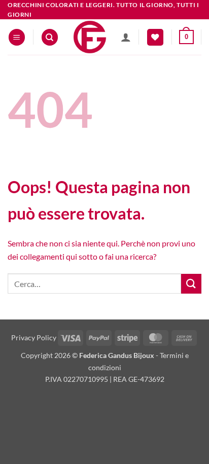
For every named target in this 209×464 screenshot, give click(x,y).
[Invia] (191, 284)
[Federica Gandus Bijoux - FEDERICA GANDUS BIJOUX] (89, 37)
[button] (17, 37)
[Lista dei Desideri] (155, 37)
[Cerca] (50, 37)
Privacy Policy (33, 337)
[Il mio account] (126, 37)
